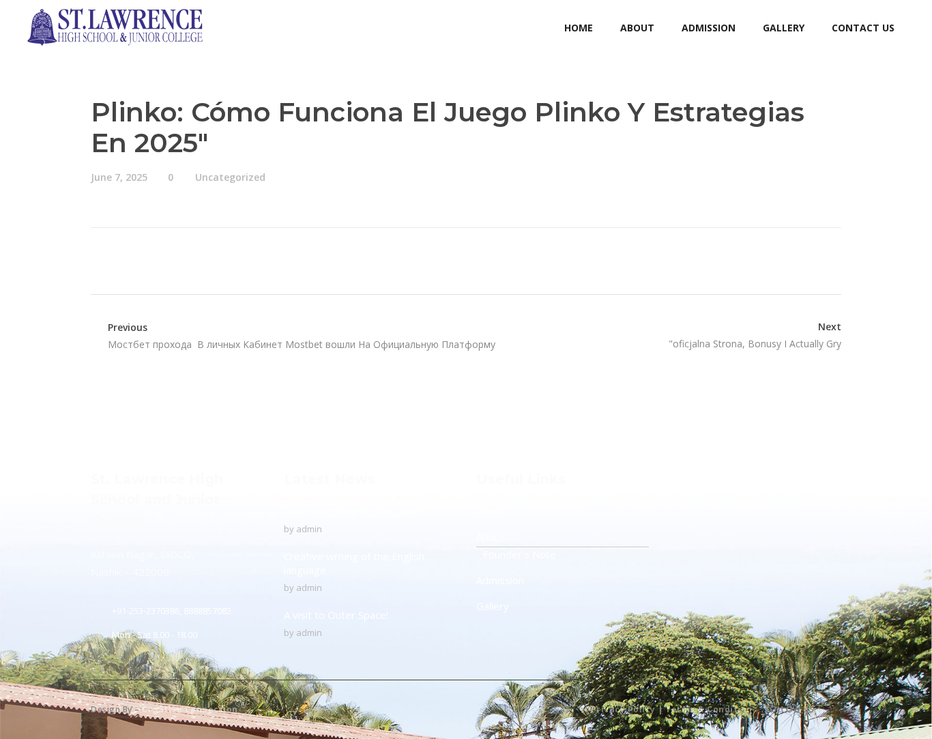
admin (309, 529)
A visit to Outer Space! (336, 615)
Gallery (492, 606)
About (490, 537)
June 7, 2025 (119, 177)
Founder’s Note (519, 554)
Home (491, 511)
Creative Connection (190, 709)
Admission (500, 580)
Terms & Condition (709, 709)
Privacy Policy (623, 709)
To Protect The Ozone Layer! (353, 511)
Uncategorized (230, 177)
